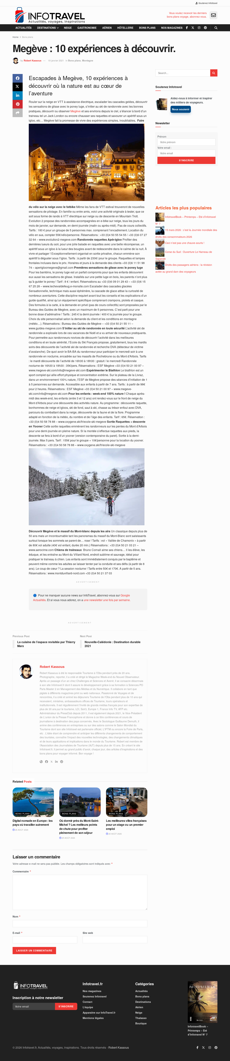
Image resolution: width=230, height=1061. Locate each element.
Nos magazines (171, 27)
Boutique (141, 1023)
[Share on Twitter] (18, 87)
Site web (88, 933)
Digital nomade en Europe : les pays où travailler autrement (32, 823)
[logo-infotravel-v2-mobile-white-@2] (31, 985)
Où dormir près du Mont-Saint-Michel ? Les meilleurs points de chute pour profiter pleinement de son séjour (79, 827)
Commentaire (22, 871)
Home (16, 36)
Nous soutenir (180, 109)
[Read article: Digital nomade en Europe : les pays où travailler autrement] (33, 802)
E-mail (18, 933)
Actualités (23, 27)
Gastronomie (86, 27)
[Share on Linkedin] (18, 95)
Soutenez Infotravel (207, 2)
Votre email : (164, 147)
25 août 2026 (68, 837)
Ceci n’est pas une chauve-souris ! (184, 243)
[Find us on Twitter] (192, 27)
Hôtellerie (125, 27)
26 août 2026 (21, 829)
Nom (17, 916)
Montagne (87, 60)
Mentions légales (93, 1018)
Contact (87, 1002)
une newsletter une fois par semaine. (107, 600)
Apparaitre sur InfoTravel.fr (99, 1012)
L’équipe (88, 1007)
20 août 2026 (115, 833)
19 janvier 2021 (56, 60)
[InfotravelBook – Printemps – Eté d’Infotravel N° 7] (202, 1002)
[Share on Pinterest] (18, 104)
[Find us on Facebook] (187, 27)
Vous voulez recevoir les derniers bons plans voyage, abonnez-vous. (187, 14)
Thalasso (141, 1018)
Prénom (161, 136)
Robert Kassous (32, 60)
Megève (75, 111)
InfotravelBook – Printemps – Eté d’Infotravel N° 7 (198, 1030)
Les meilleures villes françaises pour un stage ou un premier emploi (126, 825)
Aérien (107, 27)
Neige (68, 27)
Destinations (46, 27)
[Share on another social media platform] (18, 112)
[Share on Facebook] (18, 78)
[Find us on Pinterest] (205, 27)
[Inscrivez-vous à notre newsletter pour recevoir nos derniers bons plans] (213, 15)
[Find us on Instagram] (199, 27)
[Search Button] (216, 27)
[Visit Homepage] (50, 15)
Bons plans (147, 27)
